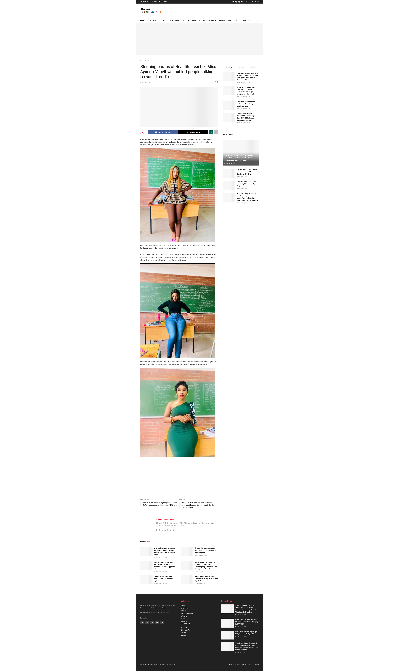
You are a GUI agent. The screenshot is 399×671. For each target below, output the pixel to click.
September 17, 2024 (146, 82)
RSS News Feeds (156, 1)
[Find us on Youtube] (157, 622)
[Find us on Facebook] (142, 622)
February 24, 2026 (201, 583)
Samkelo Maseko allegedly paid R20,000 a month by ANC (246, 184)
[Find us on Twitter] (252, 2)
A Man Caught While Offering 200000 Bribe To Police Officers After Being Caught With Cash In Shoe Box (238, 157)
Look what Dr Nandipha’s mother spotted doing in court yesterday (246, 104)
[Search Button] (258, 20)
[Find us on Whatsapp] (258, 2)
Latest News (152, 21)
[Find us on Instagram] (255, 2)
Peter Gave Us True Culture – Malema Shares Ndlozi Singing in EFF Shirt (248, 172)
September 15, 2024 (161, 557)
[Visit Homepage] (151, 11)
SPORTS (202, 21)
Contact (165, 1)
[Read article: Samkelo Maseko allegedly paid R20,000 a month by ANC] (229, 185)
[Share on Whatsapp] (211, 132)
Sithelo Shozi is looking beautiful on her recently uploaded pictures (163, 579)
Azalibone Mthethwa (165, 519)
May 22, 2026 (199, 571)
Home (142, 21)
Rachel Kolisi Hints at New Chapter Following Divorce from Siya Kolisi (206, 579)
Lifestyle (186, 21)
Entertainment (149, 61)
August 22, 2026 (230, 163)
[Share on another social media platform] (216, 132)
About (148, 1)
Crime (194, 21)
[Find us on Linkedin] (162, 622)
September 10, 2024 (201, 555)
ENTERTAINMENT (174, 21)
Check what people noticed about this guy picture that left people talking (206, 550)
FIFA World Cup (185, 623)
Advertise (143, 1)
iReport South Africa (146, 664)
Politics (162, 21)
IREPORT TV (212, 21)
